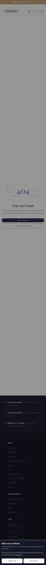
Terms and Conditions (15, 499)
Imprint (10, 508)
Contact (10, 487)
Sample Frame (13, 452)
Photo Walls (12, 448)
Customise (18, 555)
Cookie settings (13, 512)
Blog (9, 470)
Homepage (24, 220)
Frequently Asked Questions (17, 461)
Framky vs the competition (17, 478)
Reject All (12, 561)
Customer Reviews (14, 474)
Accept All (34, 561)
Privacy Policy (12, 503)
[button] (23, 2)
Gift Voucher (12, 457)
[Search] (38, 11)
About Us (11, 465)
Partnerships (12, 483)
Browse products (24, 226)
